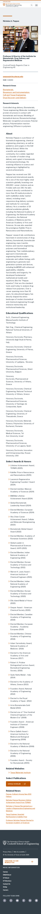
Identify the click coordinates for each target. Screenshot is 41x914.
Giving (5, 887)
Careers (5, 890)
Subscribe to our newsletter (12, 861)
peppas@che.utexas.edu (13, 77)
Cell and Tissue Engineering (14, 95)
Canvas (5, 872)
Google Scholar (14, 784)
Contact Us (6, 884)
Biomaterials (8, 90)
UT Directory (7, 881)
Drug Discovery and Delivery (14, 98)
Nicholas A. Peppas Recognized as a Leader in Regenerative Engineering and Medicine (20, 808)
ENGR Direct (7, 875)
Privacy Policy (7, 852)
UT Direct (6, 878)
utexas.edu (6, 1)
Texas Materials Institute (20, 773)
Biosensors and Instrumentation (16, 92)
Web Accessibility (19, 852)
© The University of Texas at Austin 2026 (16, 855)
